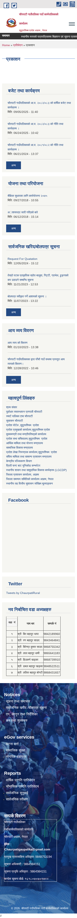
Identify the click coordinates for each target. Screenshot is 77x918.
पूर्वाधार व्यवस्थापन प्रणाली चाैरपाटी (24, 411)
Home (6, 45)
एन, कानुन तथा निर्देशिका (22, 714)
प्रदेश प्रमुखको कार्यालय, (19, 429)
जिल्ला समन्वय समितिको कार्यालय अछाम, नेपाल (29, 479)
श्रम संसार (11, 407)
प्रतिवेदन (18, 45)
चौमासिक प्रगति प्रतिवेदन (22, 786)
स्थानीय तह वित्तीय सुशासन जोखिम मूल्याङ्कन (29, 483)
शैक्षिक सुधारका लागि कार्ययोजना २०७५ (27, 195)
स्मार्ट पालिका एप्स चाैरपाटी (19, 416)
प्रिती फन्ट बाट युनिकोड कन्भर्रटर (23, 465)
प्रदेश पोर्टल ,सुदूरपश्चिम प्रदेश (22, 425)
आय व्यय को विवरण (18, 342)
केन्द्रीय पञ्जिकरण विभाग (19, 461)
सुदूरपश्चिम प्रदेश (38, 438)
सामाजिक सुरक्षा (15, 750)
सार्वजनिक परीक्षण (17, 799)
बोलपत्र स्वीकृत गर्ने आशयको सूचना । (27, 296)
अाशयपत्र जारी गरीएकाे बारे (23, 212)
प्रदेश (47, 429)
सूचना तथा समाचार (18, 701)
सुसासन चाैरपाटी (14, 420)
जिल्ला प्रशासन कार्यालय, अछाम (22, 474)
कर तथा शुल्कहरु (17, 720)
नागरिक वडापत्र (16, 757)
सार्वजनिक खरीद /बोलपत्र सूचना (26, 708)
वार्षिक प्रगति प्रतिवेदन (20, 780)
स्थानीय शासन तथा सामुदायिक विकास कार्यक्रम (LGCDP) (36, 470)
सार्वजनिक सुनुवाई (17, 793)
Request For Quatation (22, 258)
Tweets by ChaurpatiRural (23, 593)
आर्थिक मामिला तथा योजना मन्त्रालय (24, 443)
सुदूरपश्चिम (38, 429)
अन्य (13, 165)
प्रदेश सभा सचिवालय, (17, 438)
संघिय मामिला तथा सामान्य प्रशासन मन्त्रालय (29, 456)
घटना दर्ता (12, 744)
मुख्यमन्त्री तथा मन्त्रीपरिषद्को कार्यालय (26, 434)
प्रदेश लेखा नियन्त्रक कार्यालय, (22, 452)
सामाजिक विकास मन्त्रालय (19, 447)
